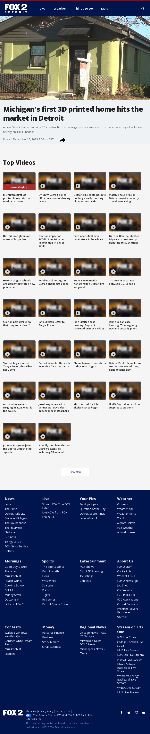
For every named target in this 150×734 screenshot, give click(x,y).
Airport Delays (126, 523)
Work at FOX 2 (126, 576)
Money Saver (13, 595)
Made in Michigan (16, 518)
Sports (48, 561)
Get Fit (9, 590)
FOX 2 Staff (124, 567)
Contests (85, 581)
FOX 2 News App (127, 581)
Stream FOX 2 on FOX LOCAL (56, 506)
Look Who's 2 (88, 518)
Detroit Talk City (15, 513)
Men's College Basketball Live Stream (126, 667)
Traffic (121, 518)
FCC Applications (127, 599)
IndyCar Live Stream (130, 659)
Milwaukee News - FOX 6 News (91, 642)
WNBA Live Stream (129, 688)
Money (48, 627)
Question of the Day (92, 509)
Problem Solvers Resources (127, 610)
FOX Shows (87, 567)
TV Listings (86, 576)
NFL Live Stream (127, 637)
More (105, 8)
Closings (122, 504)
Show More (75, 472)
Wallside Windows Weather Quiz (16, 634)
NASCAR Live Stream (130, 655)
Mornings (13, 561)
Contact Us (124, 571)
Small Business (51, 647)
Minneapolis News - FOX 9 (92, 650)
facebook (121, 713)
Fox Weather (125, 527)
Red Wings (48, 599)
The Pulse (11, 509)
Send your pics (89, 504)
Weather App (125, 509)
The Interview (13, 527)
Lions (45, 576)
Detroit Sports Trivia (92, 513)
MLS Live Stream (128, 692)
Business (10, 537)
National (10, 532)
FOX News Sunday (16, 546)
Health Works (13, 581)
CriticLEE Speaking (91, 571)
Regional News (93, 627)
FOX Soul (48, 517)
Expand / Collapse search (143, 8)
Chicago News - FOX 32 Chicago (93, 634)
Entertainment (93, 561)
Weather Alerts (126, 513)
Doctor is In (12, 599)
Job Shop (123, 585)
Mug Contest (13, 576)
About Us (125, 561)
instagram (136, 713)
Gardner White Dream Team (18, 642)
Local (8, 504)
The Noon (11, 571)
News (9, 498)
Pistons (47, 590)
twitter (129, 713)
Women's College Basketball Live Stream (128, 679)
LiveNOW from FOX (54, 512)
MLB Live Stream (128, 650)
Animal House (126, 532)
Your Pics (88, 498)
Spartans (47, 585)
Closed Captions (127, 604)
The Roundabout (15, 523)
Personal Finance (53, 632)
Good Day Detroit (16, 567)
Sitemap (122, 617)
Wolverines (49, 581)
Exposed (10, 654)
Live (45, 498)
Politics (9, 551)
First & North (50, 571)
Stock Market (50, 642)
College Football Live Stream (130, 643)
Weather (124, 498)
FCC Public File (126, 595)
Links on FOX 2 (14, 604)
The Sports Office (53, 567)
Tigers (46, 595)
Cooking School (14, 585)
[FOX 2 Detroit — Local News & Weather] (17, 8)
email (144, 713)
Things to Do (13, 542)
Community (124, 590)
